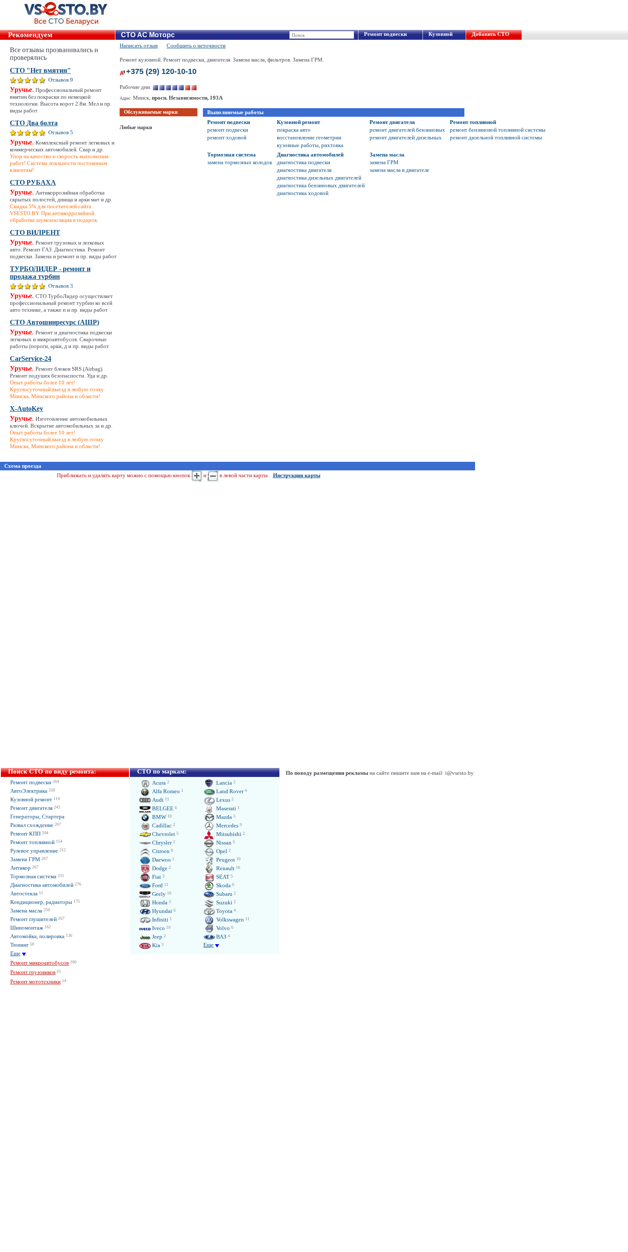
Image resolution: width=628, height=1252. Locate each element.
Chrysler (161, 842)
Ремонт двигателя (392, 122)
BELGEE (162, 808)
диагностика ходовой (303, 193)
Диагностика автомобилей (310, 154)
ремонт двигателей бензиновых (407, 130)
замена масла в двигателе (399, 170)
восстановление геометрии (309, 137)
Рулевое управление (34, 850)
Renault (225, 868)
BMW (158, 817)
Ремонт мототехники (35, 981)
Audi (157, 800)
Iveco (158, 928)
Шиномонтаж (26, 927)
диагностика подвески (303, 162)
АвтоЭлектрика (28, 791)
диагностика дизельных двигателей (319, 177)
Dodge (159, 868)
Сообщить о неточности (196, 45)
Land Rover (229, 791)
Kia (155, 945)
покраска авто (294, 130)
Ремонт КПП (25, 833)
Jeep (156, 936)
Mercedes (226, 825)
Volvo (222, 928)
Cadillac (161, 825)
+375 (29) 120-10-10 (161, 71)
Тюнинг (19, 945)
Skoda (223, 885)
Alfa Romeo (165, 791)
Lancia (223, 783)
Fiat (156, 877)
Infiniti (159, 919)
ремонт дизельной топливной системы (496, 137)
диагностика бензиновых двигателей (321, 185)
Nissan (223, 842)
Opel (221, 851)
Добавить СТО (490, 34)
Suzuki (223, 902)
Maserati (225, 808)
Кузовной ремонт (298, 122)
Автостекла (24, 893)
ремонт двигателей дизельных (406, 137)
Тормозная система (231, 154)
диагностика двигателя (304, 170)
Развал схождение (31, 825)
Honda (159, 902)
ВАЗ (220, 936)
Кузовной (440, 34)
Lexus (222, 800)
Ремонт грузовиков (33, 972)
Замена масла (387, 154)
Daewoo (161, 859)
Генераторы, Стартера (37, 816)
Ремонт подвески (385, 34)
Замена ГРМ (25, 859)
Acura (158, 783)
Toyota (223, 911)
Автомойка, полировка (37, 936)
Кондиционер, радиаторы (41, 902)
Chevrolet (163, 834)
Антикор (20, 868)
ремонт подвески (227, 130)
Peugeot (225, 859)
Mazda (223, 817)
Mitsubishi (228, 834)
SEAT (222, 877)
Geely (158, 894)
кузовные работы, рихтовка (310, 145)
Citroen (160, 851)
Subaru (223, 894)
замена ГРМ (384, 162)
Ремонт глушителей (33, 919)
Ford (157, 885)
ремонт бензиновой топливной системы (498, 130)
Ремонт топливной (473, 122)
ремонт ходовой (227, 137)
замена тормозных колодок (239, 162)
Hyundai (161, 911)
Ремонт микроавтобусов (39, 963)
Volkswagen (229, 919)
